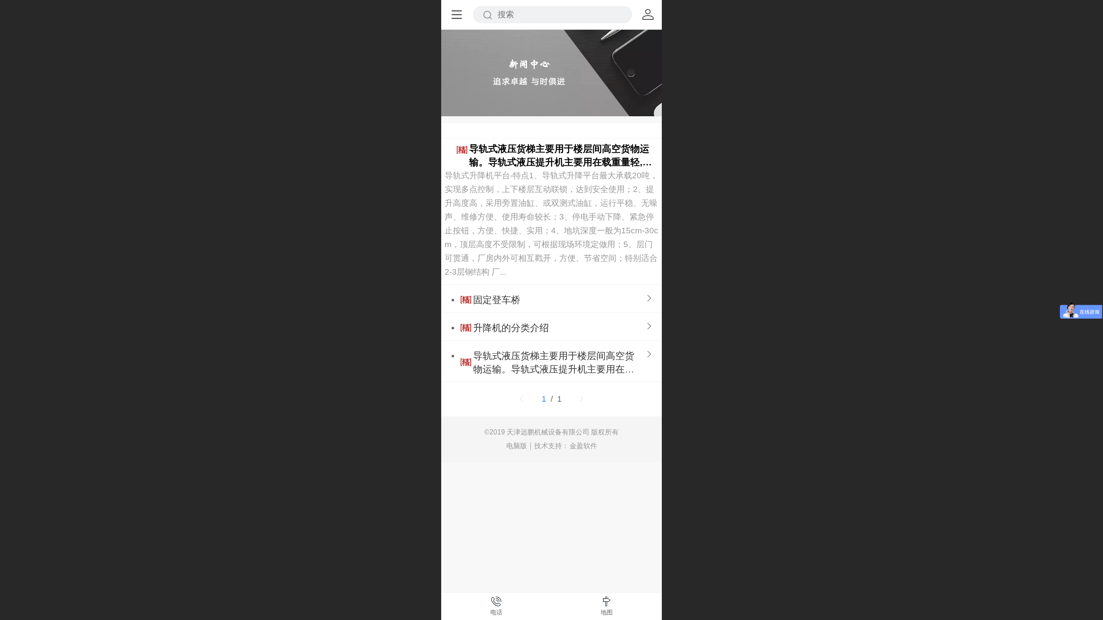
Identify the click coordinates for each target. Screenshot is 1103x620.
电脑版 (516, 446)
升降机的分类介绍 (511, 327)
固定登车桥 (496, 299)
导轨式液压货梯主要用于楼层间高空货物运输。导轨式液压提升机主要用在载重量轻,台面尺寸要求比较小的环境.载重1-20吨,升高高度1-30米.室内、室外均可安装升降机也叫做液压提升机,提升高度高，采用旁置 (561, 156)
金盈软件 (583, 446)
